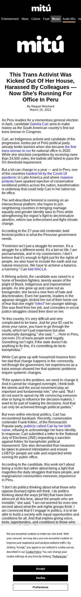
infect (39, 304)
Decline (40, 578)
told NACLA (37, 269)
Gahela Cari (39, 124)
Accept (40, 568)
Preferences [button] (59, 556)
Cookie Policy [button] (33, 551)
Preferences (40, 587)
